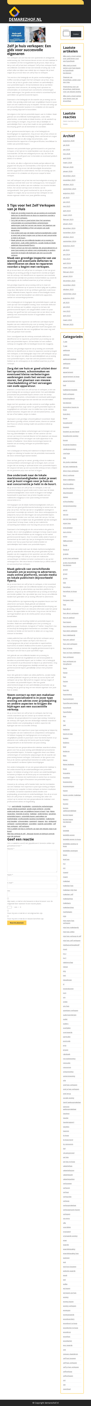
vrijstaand (67, 1231)
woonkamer (67, 1341)
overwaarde (67, 1032)
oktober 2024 (68, 237)
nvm (64, 993)
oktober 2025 (68, 184)
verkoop (66, 1201)
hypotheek (67, 707)
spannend (33, 821)
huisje (65, 672)
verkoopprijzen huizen (71, 1210)
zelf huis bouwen (69, 1358)
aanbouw (66, 350)
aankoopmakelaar (69, 359)
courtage (66, 453)
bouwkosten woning (70, 436)
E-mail (10, 883)
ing (64, 720)
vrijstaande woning (70, 1236)
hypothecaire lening (70, 703)
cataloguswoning (69, 449)
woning (65, 1297)
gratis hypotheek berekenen (69, 564)
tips (46, 821)
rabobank (66, 1054)
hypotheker (67, 712)
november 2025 (69, 180)
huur (64, 686)
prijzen (65, 1050)
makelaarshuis (68, 907)
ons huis (66, 1006)
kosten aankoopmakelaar (69, 809)
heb (64, 582)
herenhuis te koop (70, 591)
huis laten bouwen (70, 626)
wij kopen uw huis (69, 1293)
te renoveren (68, 1144)
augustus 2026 (68, 141)
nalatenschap (68, 962)
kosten (65, 804)
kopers (65, 799)
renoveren (67, 1067)
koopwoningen (68, 786)
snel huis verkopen (70, 1085)
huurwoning (67, 694)
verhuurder (67, 1196)
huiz (64, 677)
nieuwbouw (67, 980)
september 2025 (69, 189)
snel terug (67, 1093)
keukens (66, 742)
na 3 (64, 958)
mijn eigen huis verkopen (68, 921)
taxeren (66, 1131)
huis (47, 811)
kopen (65, 790)
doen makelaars (69, 479)
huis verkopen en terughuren (69, 662)
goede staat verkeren (35, 809)
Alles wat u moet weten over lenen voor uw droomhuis (72, 98)
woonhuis (66, 1336)
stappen (41, 821)
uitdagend (52, 821)
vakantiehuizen (68, 1170)
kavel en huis (68, 734)
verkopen (10, 824)
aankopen (66, 363)
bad (64, 385)
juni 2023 (66, 307)
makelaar (33, 814)
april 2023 (67, 315)
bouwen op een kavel (71, 431)
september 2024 (69, 241)
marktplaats (67, 912)
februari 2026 (68, 167)
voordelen (33, 824)
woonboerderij (68, 1319)
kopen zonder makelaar (72, 795)
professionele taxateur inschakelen (31, 819)
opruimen (52, 814)
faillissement (68, 541)
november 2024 (69, 232)
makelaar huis (68, 885)
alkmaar (66, 368)
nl (63, 984)
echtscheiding (68, 501)
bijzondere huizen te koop (71, 408)
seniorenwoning (69, 1076)
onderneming (43, 814)
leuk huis (66, 859)
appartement (68, 372)
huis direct (67, 609)
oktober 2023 (68, 289)
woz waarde (67, 1345)
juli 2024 (66, 250)
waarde (66, 1245)
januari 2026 (67, 171)
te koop (66, 1135)
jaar (64, 725)
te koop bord (68, 1140)
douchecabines (68, 488)
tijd (64, 1148)
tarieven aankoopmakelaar (69, 1107)
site (64, 1080)
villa (64, 1223)
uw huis (66, 1157)
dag (64, 458)
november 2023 (69, 285)
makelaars (67, 903)
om (64, 997)
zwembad (67, 1389)
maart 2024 (67, 267)
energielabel (67, 528)
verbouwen (67, 1183)
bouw (65, 418)
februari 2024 (68, 272)
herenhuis (66, 587)
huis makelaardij (69, 635)
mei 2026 (66, 154)
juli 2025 (66, 197)
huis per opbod (69, 639)
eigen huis (67, 523)
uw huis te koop (69, 1161)
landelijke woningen (70, 850)
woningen (66, 1310)
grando (65, 554)
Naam (10, 875)
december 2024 (69, 228)
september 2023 (69, 294)
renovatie (66, 1063)
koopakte (66, 773)
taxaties (66, 1127)
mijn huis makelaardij (71, 927)
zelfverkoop (67, 1371)
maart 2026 (67, 162)
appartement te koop (71, 376)
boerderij (66, 414)
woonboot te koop (70, 1323)
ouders (65, 1023)
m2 (64, 864)
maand (65, 872)
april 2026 (67, 158)
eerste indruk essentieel (16, 809)
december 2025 (69, 176)
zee (64, 1349)
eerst (65, 510)
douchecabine (68, 484)
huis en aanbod (68, 617)
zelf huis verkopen (70, 1363)
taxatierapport (68, 1122)
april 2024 (67, 263)
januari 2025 (67, 224)
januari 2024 (67, 276)
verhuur (66, 1192)
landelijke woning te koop (70, 845)
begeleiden (26, 806)
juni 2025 (66, 202)
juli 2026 (66, 145)
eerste (65, 514)
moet (65, 949)
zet (64, 1380)
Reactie (10, 849)
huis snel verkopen (70, 644)
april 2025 (67, 211)
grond (65, 569)
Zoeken (66, 30)
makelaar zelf (68, 894)
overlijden (67, 1028)
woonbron (67, 1332)
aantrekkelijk (16, 806)
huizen (65, 681)
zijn (64, 1384)
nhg (64, 971)
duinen (65, 497)
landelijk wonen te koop (72, 839)
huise (65, 668)
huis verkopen (68, 657)
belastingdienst (69, 398)
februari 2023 (68, 324)
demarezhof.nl (25, 19)
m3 (64, 868)
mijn (64, 916)
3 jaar (65, 341)
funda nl (66, 549)
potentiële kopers (14, 816)
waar (65, 1240)
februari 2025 (68, 219)
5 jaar (65, 346)
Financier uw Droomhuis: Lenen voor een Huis (72, 79)
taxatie (65, 1118)
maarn (65, 877)
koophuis (66, 777)
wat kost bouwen (69, 1266)
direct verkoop (68, 475)
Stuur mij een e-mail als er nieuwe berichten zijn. (25, 919)
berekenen (67, 403)
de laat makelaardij (70, 466)
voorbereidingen (21, 824)
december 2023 (69, 280)
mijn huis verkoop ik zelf (72, 936)
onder (65, 1002)
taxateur (66, 1113)
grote (65, 578)
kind (64, 747)
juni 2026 (66, 149)
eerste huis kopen (70, 519)
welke (65, 1284)
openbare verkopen (70, 1010)
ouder (65, 1019)
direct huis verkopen (71, 471)
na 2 (64, 953)
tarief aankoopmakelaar (72, 1102)
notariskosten (68, 988)
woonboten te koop (70, 1328)
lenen (65, 855)
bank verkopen (68, 394)
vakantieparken (69, 1179)
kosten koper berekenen (68, 820)
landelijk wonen (69, 835)
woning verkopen (69, 1306)
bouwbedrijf (67, 423)
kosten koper (68, 815)
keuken (65, 738)
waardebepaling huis (71, 1253)
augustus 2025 (68, 193)
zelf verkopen (24, 826)
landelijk (66, 830)
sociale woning (68, 1098)
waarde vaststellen (45, 824)
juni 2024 (66, 254)
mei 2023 (66, 311)
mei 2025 (66, 206)
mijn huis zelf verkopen (71, 940)
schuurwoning (68, 1071)
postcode (66, 1041)
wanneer (66, 1258)
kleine (65, 760)
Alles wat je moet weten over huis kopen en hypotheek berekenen (71, 69)
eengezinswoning (69, 506)
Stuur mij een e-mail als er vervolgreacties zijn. (25, 913)
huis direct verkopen (71, 613)
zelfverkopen (68, 1376)
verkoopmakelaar (69, 1205)
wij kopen (66, 1288)
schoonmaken (23, 821)
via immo (66, 1218)
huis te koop (67, 648)
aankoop (66, 355)
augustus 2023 (68, 298)
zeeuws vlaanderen (70, 1354)
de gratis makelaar (70, 462)
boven (65, 440)
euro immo (67, 532)
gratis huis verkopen (71, 558)
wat (64, 1262)
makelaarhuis (68, 898)
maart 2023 (67, 320)
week (65, 1275)
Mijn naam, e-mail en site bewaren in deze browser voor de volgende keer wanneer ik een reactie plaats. (30, 902)
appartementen (69, 381)
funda (65, 545)
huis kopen (67, 622)
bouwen (66, 427)
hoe (64, 596)
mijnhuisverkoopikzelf (71, 945)
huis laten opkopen (70, 631)
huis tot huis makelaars (71, 652)
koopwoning (67, 782)
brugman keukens (69, 444)
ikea (64, 716)
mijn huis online (68, 932)
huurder (66, 690)
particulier (67, 1037)
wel (64, 1279)
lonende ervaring (22, 814)
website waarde (69, 1271)
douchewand (68, 493)
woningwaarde (68, 1314)
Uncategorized (68, 1153)
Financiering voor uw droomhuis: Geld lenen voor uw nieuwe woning (72, 89)
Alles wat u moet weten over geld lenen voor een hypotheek (72, 58)
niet (64, 975)
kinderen (66, 751)
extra (65, 536)
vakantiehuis (67, 1166)
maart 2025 (67, 215)
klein (64, 755)
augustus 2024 (68, 246)
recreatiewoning (69, 1058)
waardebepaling (69, 1249)
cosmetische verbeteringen (42, 806)
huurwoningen (68, 699)
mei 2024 (66, 259)
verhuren (66, 1188)
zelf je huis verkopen (71, 1367)
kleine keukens (68, 764)
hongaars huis (68, 600)
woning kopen (68, 1301)
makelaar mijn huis (70, 890)
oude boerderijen (69, 1015)
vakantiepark (68, 1175)
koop (65, 769)
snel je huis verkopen (71, 1089)
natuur (65, 967)
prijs (64, 1045)
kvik (64, 826)
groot (65, 574)
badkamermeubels (70, 390)
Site (8, 891)
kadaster (66, 729)
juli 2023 (66, 302)
